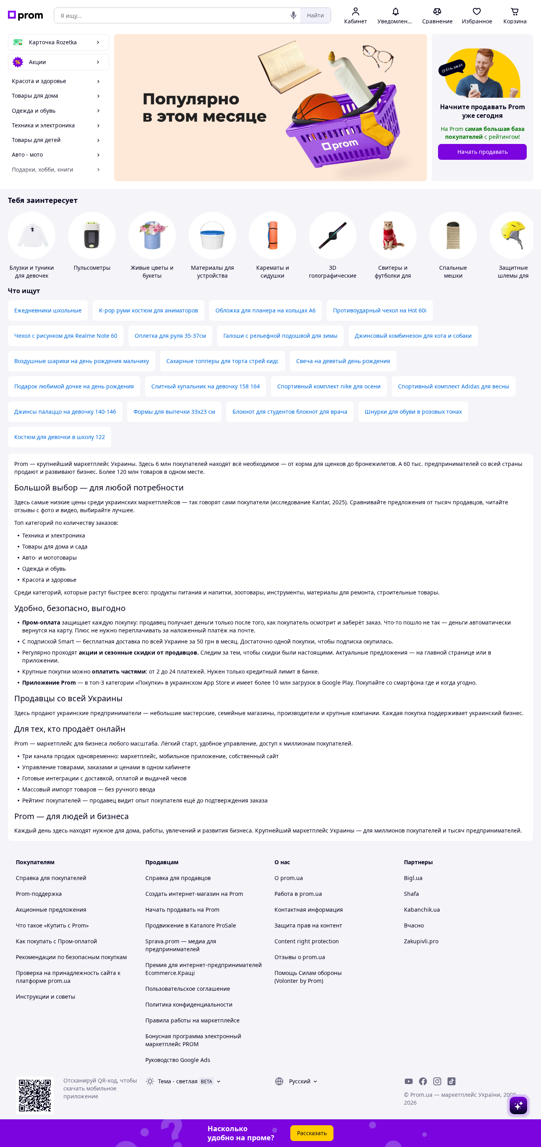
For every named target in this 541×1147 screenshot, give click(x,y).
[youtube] (408, 1081)
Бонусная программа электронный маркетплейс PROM (193, 1040)
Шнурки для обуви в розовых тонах (413, 411)
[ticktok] (451, 1081)
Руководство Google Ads (177, 1060)
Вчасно (414, 925)
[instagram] (437, 1081)
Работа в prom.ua (298, 893)
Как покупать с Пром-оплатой (56, 941)
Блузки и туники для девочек (32, 271)
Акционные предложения (51, 909)
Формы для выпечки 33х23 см (174, 411)
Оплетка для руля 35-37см (170, 335)
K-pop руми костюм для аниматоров (148, 310)
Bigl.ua (413, 878)
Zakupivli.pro (421, 941)
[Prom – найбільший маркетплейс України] (25, 16)
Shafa (411, 893)
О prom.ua (288, 878)
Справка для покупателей (51, 878)
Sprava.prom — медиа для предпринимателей (180, 945)
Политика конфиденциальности (188, 1004)
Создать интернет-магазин (182, 893)
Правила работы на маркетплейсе (192, 1020)
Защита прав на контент (308, 925)
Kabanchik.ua (422, 909)
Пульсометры (92, 267)
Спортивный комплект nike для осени (329, 386)
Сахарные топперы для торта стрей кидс (222, 361)
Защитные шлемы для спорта (513, 275)
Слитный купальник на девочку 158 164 (205, 386)
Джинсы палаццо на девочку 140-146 (65, 411)
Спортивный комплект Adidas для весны (453, 386)
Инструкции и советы (45, 996)
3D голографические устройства (332, 275)
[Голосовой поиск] (293, 15)
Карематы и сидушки (272, 271)
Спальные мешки (453, 271)
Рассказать (312, 1133)
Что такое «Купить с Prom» (52, 925)
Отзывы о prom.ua (299, 957)
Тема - (178, 1081)
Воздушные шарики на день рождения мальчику (81, 361)
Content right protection (306, 941)
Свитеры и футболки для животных (393, 275)
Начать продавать (482, 151)
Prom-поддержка (39, 893)
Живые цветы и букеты (152, 271)
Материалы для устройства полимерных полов (212, 279)
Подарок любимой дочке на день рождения (74, 386)
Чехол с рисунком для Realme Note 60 (65, 335)
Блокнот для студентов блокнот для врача (289, 411)
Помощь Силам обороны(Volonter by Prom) (308, 976)
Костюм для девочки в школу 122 (59, 437)
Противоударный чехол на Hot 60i (380, 310)
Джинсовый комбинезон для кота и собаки (413, 335)
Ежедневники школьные (48, 310)
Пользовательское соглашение (187, 988)
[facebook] (423, 1081)
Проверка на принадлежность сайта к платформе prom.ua (68, 976)
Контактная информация (308, 909)
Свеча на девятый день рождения (343, 361)
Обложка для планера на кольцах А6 (265, 310)
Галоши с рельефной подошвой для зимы (280, 335)
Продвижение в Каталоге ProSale (190, 925)
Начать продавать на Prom (182, 909)
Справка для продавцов (178, 878)
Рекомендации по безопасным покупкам (71, 957)
